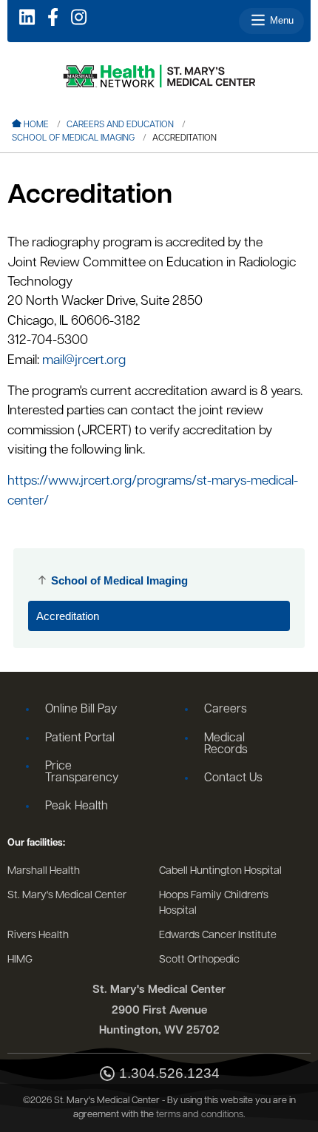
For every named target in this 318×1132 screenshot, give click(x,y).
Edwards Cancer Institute (218, 935)
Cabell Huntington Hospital (220, 871)
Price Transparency (81, 772)
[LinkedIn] (27, 18)
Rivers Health (38, 935)
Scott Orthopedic (199, 960)
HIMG (20, 960)
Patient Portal (80, 738)
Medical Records (226, 744)
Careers (225, 709)
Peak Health (76, 806)
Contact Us (233, 778)
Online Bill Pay (81, 709)
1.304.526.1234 (169, 1073)
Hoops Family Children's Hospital (213, 903)
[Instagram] (79, 18)
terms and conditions (199, 1114)
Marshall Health (43, 871)
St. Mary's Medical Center (66, 895)
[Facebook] (53, 18)
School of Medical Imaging (73, 138)
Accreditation (67, 616)
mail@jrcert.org (84, 360)
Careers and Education (120, 125)
